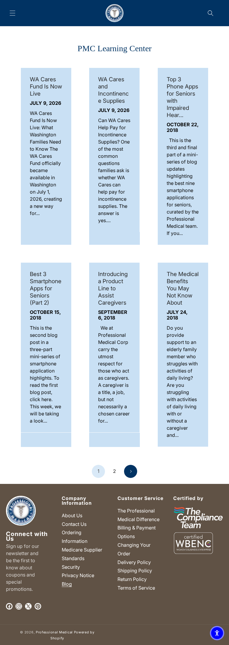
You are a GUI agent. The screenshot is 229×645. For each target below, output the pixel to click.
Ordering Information (74, 536)
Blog (67, 584)
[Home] (115, 13)
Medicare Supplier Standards (82, 554)
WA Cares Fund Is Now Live (46, 86)
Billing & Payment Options (136, 532)
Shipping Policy (134, 571)
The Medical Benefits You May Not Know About (183, 288)
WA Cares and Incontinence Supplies (113, 90)
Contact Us (74, 524)
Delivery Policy (134, 562)
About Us (72, 515)
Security (71, 567)
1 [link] (99, 471)
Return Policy (132, 579)
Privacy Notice (78, 575)
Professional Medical (54, 632)
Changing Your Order (134, 549)
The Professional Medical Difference (138, 515)
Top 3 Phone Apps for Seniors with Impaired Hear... (182, 97)
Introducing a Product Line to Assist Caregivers (113, 288)
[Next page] (130, 471)
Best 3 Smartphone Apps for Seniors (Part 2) (45, 288)
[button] (12, 13)
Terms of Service (136, 588)
